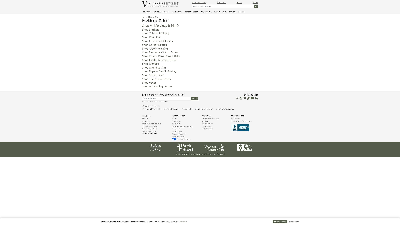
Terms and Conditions (149, 129)
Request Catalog (207, 123)
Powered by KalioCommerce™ (217, 154)
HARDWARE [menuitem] (147, 11)
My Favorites (235, 118)
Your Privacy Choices (183, 139)
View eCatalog (206, 126)
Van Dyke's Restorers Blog (210, 118)
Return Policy (176, 123)
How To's (205, 121)
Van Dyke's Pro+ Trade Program (241, 121)
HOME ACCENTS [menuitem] (206, 11)
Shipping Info (176, 129)
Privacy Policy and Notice (150, 126)
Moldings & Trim (153, 17)
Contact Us (145, 121)
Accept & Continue (280, 221)
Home (144, 17)
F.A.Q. (174, 118)
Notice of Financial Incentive (151, 123)
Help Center (222, 2)
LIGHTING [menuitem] (232, 11)
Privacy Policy (183, 221)
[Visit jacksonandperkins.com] (155, 147)
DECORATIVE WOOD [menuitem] (191, 11)
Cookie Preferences (178, 136)
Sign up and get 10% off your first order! (163, 94)
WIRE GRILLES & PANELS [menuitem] (161, 11)
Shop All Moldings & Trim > (160, 25)
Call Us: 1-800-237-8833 (150, 131)
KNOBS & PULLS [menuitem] (177, 11)
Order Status (176, 121)
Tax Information (177, 131)
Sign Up (194, 98)
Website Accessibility (179, 134)
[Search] (256, 6)
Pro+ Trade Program (199, 2)
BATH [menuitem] (224, 11)
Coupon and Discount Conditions (182, 126)
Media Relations (207, 129)
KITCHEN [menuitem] (217, 11)
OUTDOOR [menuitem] (241, 11)
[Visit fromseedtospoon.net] (244, 147)
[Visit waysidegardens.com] (215, 147)
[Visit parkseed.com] (185, 147)
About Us (145, 118)
